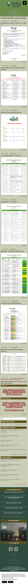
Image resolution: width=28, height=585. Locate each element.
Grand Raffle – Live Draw (9, 202)
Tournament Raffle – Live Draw (11, 155)
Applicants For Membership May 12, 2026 (10, 459)
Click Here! (13, 555)
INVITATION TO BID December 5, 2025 (9, 474)
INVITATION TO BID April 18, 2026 (8, 470)
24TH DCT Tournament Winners (11, 112)
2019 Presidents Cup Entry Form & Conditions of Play (13, 449)
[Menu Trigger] (25, 3)
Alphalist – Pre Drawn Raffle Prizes (12, 251)
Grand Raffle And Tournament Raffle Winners (13, 68)
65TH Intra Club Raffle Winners (11, 303)
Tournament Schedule (17, 379)
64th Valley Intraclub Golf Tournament (9, 444)
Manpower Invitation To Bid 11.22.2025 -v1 (14, 24)
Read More (23, 61)
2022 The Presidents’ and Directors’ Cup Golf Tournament (14, 382)
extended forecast (13, 539)
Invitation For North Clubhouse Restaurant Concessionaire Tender (11, 465)
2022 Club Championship (6, 440)
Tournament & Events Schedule (6, 379)
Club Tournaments (14, 301)
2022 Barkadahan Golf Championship (9, 435)
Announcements (14, 20)
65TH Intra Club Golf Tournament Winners (12, 350)
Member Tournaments (21, 378)
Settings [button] (4, 581)
